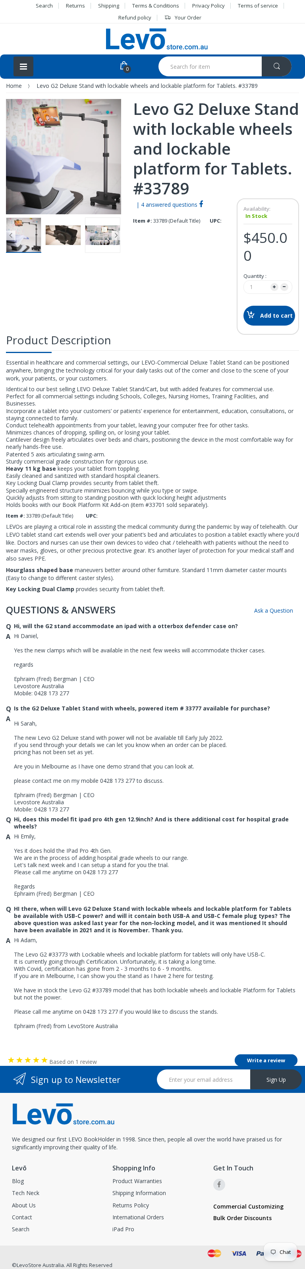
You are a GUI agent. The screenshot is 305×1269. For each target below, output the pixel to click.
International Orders (138, 1217)
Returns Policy (130, 1205)
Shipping (108, 5)
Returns (75, 5)
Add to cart (276, 315)
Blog (18, 1181)
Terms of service (258, 5)
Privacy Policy (208, 5)
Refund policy (134, 17)
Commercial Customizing (248, 1206)
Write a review (266, 1060)
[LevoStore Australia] (156, 38)
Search (44, 5)
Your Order (188, 17)
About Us (24, 1205)
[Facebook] (201, 204)
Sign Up (276, 1079)
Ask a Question (273, 610)
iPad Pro (123, 1229)
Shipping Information (139, 1193)
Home (14, 85)
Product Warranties (137, 1181)
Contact (22, 1217)
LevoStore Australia (40, 1265)
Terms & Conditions (155, 5)
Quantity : (254, 275)
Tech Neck (25, 1193)
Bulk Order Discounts (242, 1218)
